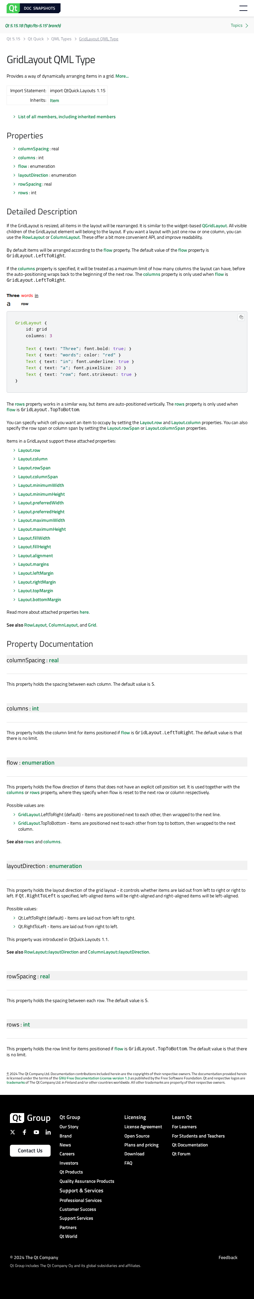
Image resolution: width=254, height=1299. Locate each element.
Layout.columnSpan (165, 427)
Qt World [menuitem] (68, 1236)
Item (54, 100)
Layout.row (151, 422)
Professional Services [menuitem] (81, 1200)
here (84, 611)
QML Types (61, 39)
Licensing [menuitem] (135, 1117)
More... (122, 75)
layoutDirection (33, 174)
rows (23, 192)
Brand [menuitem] (66, 1135)
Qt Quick (36, 39)
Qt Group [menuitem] (70, 1117)
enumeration (38, 762)
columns (26, 157)
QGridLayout (214, 225)
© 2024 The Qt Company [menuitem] (34, 1257)
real (54, 660)
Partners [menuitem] (68, 1227)
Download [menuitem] (134, 1153)
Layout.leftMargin (36, 572)
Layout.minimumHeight (41, 493)
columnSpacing (33, 148)
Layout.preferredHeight (41, 511)
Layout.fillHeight (34, 546)
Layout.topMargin (35, 590)
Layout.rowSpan (123, 427)
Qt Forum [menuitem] (181, 1153)
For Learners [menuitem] (184, 1126)
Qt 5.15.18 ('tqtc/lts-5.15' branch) (33, 25)
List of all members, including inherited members (67, 116)
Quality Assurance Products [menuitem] (87, 1180)
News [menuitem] (65, 1144)
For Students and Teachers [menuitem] (198, 1135)
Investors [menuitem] (69, 1162)
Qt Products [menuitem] (71, 1171)
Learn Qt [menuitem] (182, 1117)
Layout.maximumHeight (42, 528)
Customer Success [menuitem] (78, 1209)
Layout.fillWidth (34, 537)
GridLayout (29, 814)
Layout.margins (33, 563)
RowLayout (33, 237)
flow (22, 165)
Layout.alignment (35, 555)
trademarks (16, 1082)
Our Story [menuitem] (69, 1126)
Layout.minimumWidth (41, 485)
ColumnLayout (65, 237)
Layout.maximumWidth (41, 520)
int (35, 708)
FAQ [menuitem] (128, 1162)
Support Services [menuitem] (76, 1217)
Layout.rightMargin (37, 581)
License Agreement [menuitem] (143, 1126)
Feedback (228, 1257)
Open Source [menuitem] (136, 1135)
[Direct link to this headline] (46, 136)
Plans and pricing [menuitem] (141, 1144)
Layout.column (186, 422)
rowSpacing (29, 183)
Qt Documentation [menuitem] (190, 1144)
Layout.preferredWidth (41, 502)
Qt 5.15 (13, 39)
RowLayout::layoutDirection (51, 951)
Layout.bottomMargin (39, 599)
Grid (92, 624)
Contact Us (30, 1150)
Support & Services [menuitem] (82, 1190)
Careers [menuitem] (67, 1153)
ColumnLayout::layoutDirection (118, 951)
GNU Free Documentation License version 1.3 (94, 1078)
